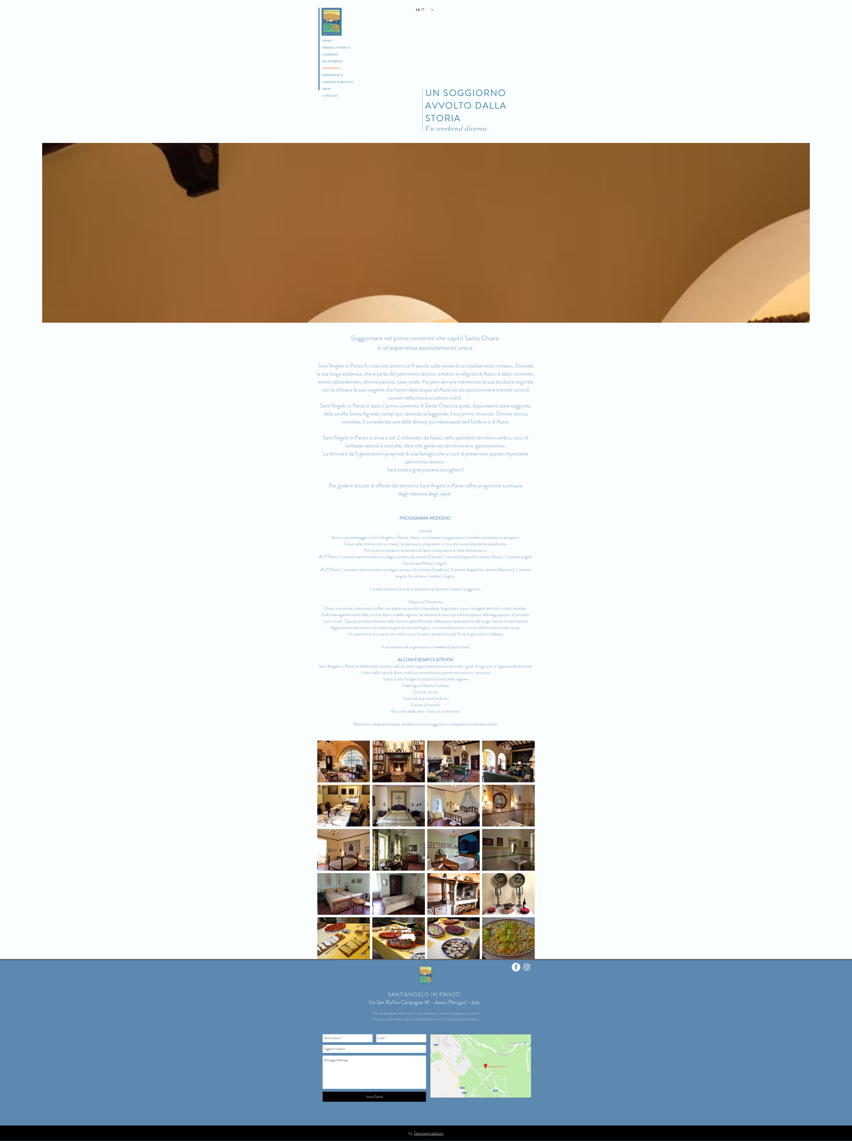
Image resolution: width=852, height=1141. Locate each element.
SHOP (326, 89)
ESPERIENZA (331, 68)
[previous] (325, 852)
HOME (327, 41)
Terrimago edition (429, 1133)
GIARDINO (330, 54)
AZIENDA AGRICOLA (337, 82)
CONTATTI (330, 96)
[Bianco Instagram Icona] (527, 967)
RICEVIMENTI (332, 61)
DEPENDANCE (332, 75)
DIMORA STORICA (336, 47)
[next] (526, 852)
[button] (343, 761)
